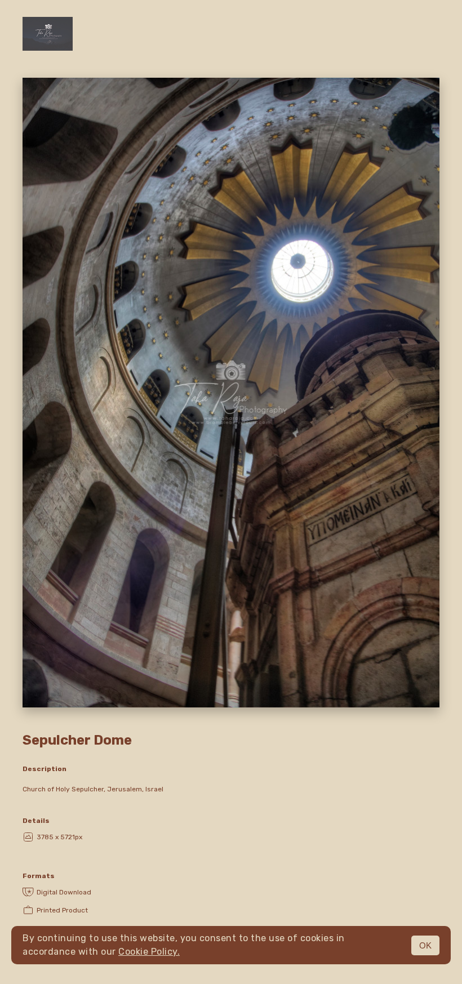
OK (425, 945)
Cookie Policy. (149, 951)
